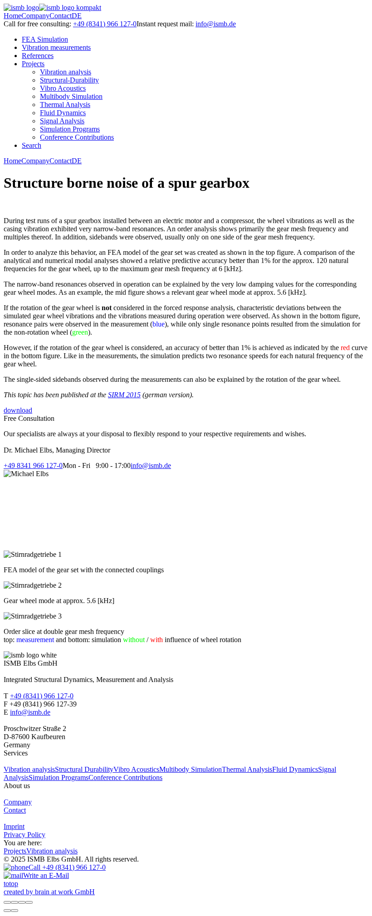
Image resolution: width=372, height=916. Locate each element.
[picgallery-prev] (7, 910)
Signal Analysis (62, 121)
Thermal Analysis (65, 104)
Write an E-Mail (46, 875)
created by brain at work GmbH (49, 892)
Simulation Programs (70, 129)
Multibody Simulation (71, 96)
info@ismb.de (216, 24)
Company (35, 15)
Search (31, 145)
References (38, 55)
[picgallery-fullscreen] (21, 902)
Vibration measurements (56, 47)
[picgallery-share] (14, 902)
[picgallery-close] (7, 902)
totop (11, 883)
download (18, 410)
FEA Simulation (45, 39)
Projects (33, 64)
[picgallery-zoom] (29, 902)
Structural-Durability (69, 80)
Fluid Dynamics (63, 113)
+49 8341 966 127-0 (33, 465)
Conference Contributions (77, 137)
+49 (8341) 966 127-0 (105, 24)
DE (77, 15)
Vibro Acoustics (63, 88)
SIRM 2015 (124, 395)
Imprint (14, 826)
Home (12, 15)
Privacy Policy (24, 834)
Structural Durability (84, 769)
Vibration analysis (65, 72)
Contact (60, 15)
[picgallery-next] (14, 910)
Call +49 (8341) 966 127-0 (67, 867)
